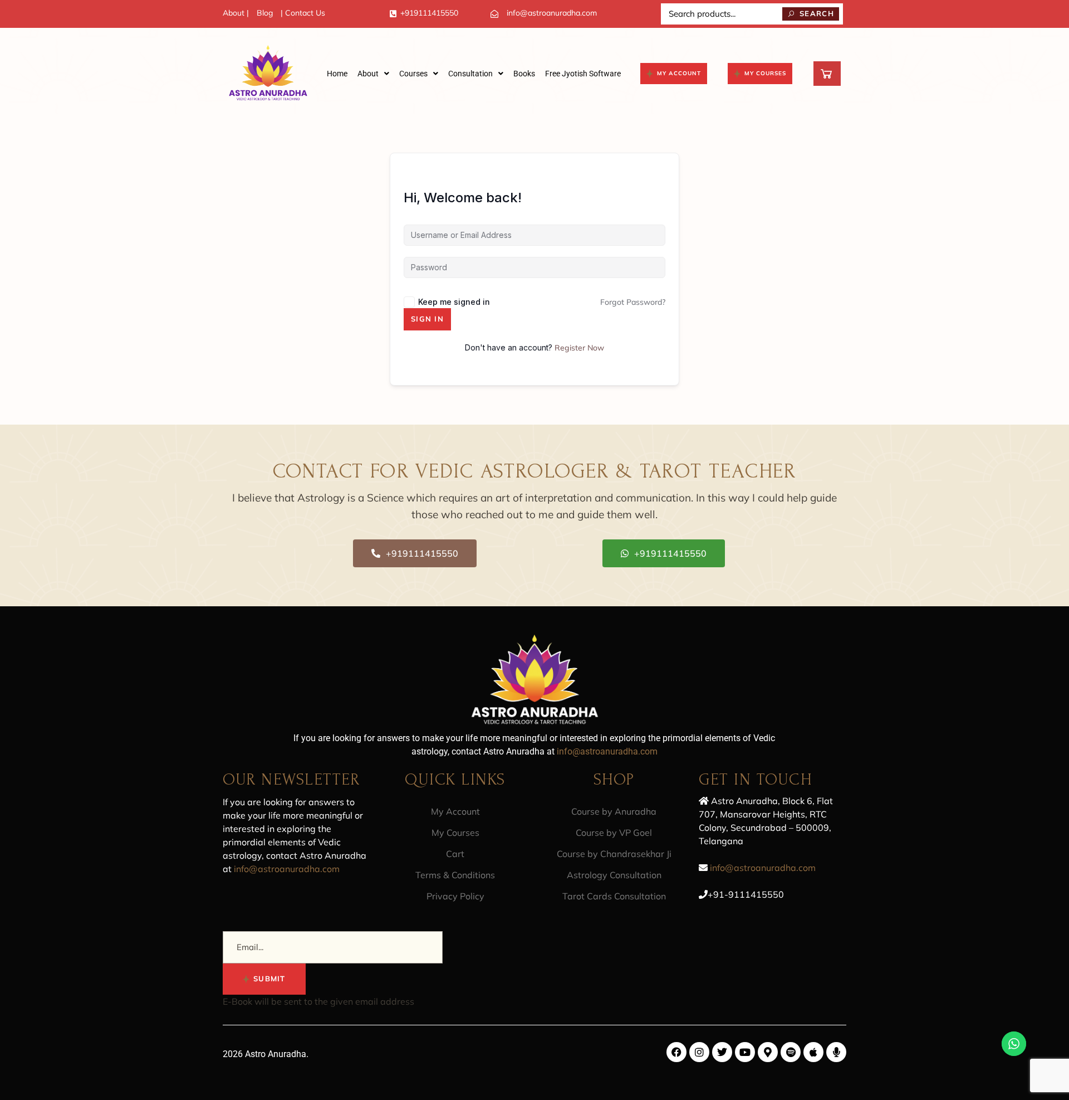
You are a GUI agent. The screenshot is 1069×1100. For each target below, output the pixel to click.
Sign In (427, 318)
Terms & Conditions (455, 874)
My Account (455, 811)
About (368, 73)
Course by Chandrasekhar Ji (614, 853)
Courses (413, 73)
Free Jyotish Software (583, 73)
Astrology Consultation (614, 874)
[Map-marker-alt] (768, 1052)
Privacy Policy (455, 896)
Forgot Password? (632, 302)
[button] (373, 73)
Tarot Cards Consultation (614, 896)
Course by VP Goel (614, 832)
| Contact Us (303, 13)
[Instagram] (699, 1052)
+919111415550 (429, 13)
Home (337, 73)
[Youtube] (745, 1052)
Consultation (470, 73)
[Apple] (813, 1052)
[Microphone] (836, 1052)
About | (236, 13)
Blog (265, 13)
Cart (455, 853)
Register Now (579, 348)
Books (524, 73)
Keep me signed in (454, 301)
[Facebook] (676, 1052)
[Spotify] (791, 1052)
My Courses (455, 832)
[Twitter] (722, 1052)
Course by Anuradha (613, 811)
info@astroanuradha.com (552, 13)
